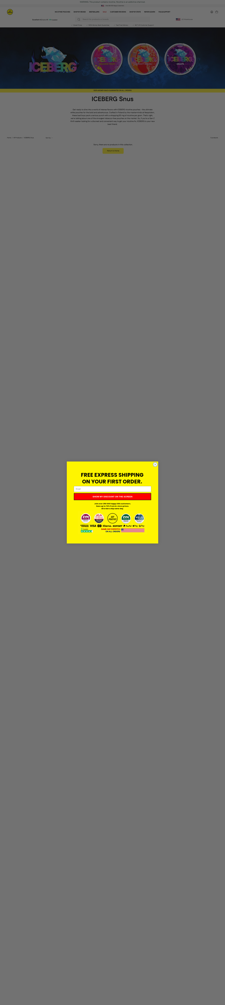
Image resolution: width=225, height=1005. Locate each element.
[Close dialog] (155, 464)
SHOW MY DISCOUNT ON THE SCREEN (112, 496)
